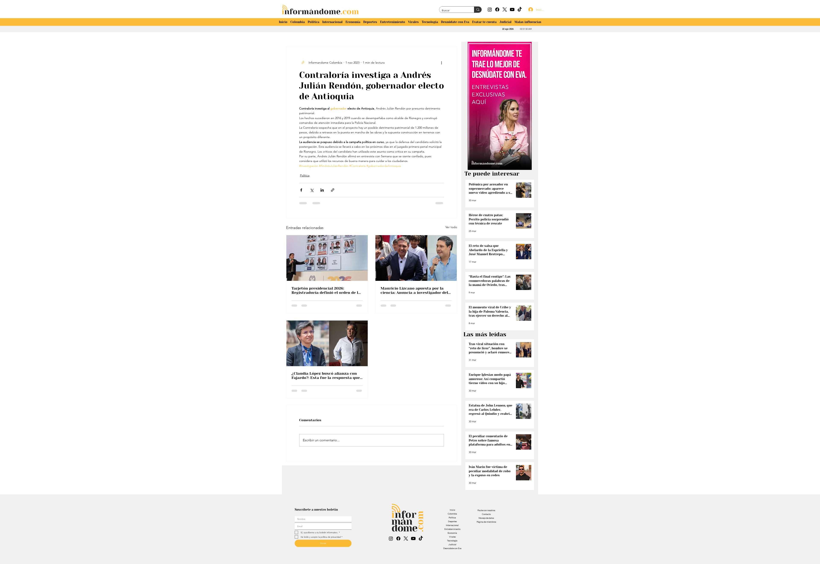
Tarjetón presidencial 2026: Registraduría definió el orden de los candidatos (327, 290)
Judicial (452, 544)
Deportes (452, 521)
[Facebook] (497, 9)
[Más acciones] (441, 62)
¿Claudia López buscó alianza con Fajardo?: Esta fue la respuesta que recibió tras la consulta (325, 375)
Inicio (452, 510)
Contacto (486, 514)
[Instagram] (489, 9)
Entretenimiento (452, 529)
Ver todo (451, 227)
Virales (452, 536)
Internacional (452, 525)
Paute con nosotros (486, 510)
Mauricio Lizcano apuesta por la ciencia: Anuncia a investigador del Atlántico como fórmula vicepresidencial (414, 290)
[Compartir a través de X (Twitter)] (312, 190)
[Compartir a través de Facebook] (301, 190)
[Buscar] (478, 10)
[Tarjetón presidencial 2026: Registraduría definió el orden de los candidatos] (327, 258)
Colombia (452, 513)
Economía (452, 533)
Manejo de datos (486, 518)
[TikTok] (519, 9)
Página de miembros (486, 521)
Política (304, 175)
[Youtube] (512, 9)
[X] (504, 9)
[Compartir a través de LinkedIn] (322, 190)
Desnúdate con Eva (452, 548)
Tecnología (452, 540)
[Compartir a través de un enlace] (333, 190)
